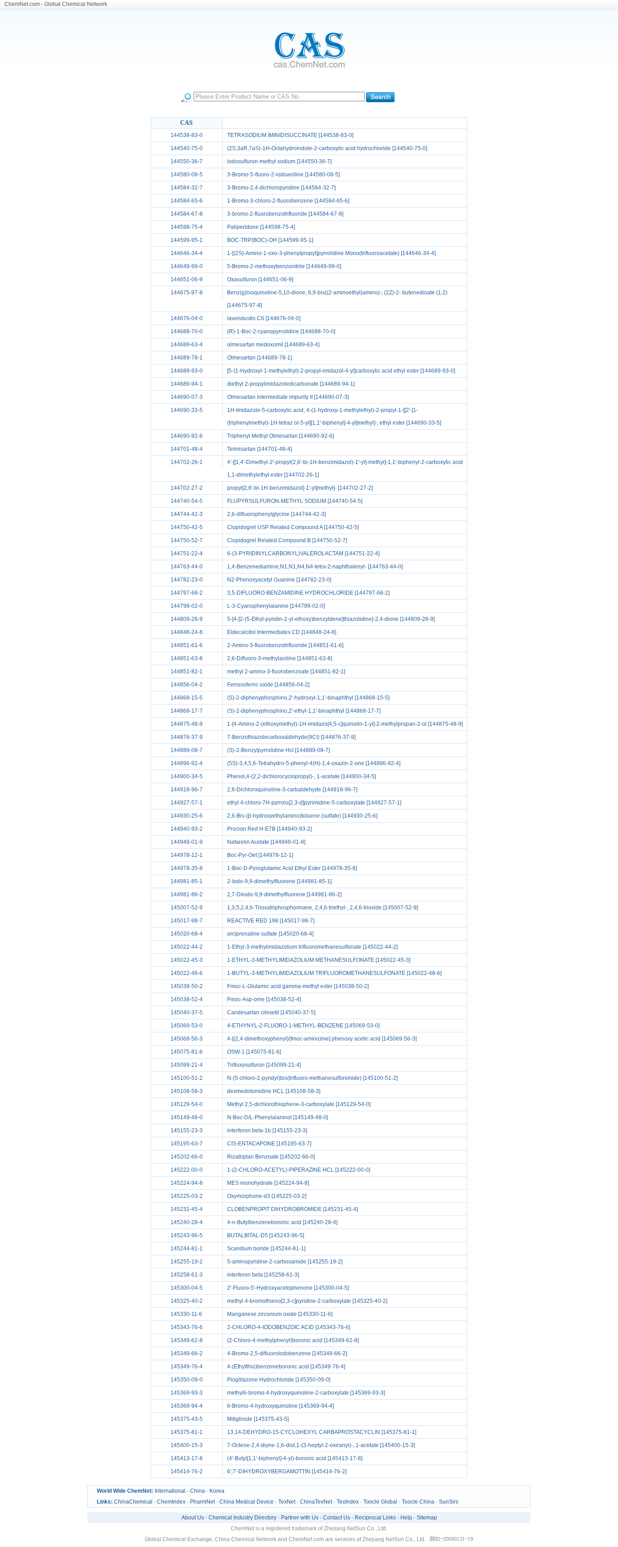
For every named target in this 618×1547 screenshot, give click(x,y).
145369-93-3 (187, 1393)
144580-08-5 (187, 174)
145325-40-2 (187, 1301)
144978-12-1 (187, 855)
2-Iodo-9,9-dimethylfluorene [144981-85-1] (279, 881)
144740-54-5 (187, 501)
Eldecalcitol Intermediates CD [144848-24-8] (281, 632)
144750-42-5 (187, 527)
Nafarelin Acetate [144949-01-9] (266, 842)
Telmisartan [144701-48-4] (259, 449)
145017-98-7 (187, 921)
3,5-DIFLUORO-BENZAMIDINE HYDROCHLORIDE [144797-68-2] (308, 593)
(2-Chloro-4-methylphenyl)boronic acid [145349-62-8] (293, 1340)
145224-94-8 (187, 1183)
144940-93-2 (187, 829)
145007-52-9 (187, 907)
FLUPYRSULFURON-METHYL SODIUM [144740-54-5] (294, 501)
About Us (192, 1517)
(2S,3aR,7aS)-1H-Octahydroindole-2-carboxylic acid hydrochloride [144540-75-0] (327, 148)
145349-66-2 (187, 1353)
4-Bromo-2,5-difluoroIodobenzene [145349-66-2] (287, 1353)
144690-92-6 (187, 436)
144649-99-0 (187, 266)
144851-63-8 (187, 658)
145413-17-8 (187, 1458)
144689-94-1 (187, 384)
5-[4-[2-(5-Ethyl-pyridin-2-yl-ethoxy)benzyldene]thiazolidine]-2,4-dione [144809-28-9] (331, 619)
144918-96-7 (187, 789)
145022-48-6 (187, 973)
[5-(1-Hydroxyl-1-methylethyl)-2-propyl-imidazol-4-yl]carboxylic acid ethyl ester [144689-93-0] (341, 371)
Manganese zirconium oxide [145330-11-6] (280, 1314)
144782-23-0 (187, 580)
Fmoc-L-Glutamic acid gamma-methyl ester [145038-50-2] (298, 986)
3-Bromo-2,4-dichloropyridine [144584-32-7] (281, 188)
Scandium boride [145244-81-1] (266, 1248)
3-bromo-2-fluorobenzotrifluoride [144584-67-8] (285, 214)
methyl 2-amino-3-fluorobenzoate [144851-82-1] (286, 671)
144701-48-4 (187, 449)
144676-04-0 (187, 318)
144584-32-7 (187, 188)
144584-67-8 (187, 214)
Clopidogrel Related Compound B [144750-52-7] (287, 540)
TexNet (286, 1502)
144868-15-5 (187, 698)
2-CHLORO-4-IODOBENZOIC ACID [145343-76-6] (288, 1327)
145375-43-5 (187, 1419)
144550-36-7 (187, 161)
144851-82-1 (187, 671)
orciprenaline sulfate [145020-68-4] (270, 934)
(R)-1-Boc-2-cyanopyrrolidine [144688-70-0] (281, 331)
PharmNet (202, 1502)
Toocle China (418, 1502)
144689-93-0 (187, 371)
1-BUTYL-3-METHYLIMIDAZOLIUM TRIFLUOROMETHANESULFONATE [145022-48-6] (334, 973)
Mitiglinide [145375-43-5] (258, 1419)
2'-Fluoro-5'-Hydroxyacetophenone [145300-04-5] (288, 1288)
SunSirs (448, 1502)
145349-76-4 (187, 1366)
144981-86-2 (187, 894)
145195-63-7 (187, 1143)
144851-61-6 (187, 645)
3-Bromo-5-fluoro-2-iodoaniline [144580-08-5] (283, 174)
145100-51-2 (187, 1078)
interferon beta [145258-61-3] (263, 1275)
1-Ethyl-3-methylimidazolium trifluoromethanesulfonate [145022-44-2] (312, 947)
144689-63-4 (187, 344)
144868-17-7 (187, 711)
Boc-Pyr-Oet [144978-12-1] (260, 855)
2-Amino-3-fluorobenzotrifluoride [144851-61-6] (285, 645)
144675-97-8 (187, 292)
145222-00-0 (187, 1170)
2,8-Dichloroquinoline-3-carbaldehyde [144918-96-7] (292, 789)
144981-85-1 (187, 881)
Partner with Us (300, 1517)
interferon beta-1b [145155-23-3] (267, 1130)
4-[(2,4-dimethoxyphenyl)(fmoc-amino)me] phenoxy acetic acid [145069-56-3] (322, 1039)
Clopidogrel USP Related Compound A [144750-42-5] (293, 527)
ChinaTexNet (316, 1502)
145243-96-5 (187, 1235)
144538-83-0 (187, 135)
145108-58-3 (187, 1091)
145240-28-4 (187, 1222)
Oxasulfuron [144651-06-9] (260, 279)
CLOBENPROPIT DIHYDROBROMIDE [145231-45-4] (292, 1209)
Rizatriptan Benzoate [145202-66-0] (271, 1157)
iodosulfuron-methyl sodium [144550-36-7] (279, 161)
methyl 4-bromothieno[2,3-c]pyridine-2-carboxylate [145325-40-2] (307, 1301)
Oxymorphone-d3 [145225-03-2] (266, 1196)
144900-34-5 (187, 776)
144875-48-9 (187, 724)
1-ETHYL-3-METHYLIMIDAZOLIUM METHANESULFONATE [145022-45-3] (318, 960)
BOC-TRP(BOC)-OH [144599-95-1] (270, 240)
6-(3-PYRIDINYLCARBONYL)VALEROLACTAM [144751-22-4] (303, 553)
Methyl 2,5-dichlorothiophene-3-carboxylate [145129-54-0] (299, 1104)
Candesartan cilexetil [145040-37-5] (271, 1012)
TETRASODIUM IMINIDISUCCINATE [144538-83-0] (290, 135)
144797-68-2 (187, 593)
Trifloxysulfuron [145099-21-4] (264, 1065)
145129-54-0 (187, 1104)
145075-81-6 (187, 1052)
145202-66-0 (187, 1157)
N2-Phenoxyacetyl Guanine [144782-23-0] (279, 580)
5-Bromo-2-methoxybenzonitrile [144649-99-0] (284, 266)
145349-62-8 (187, 1340)
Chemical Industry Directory (242, 1517)
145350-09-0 (187, 1380)
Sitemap (427, 1517)
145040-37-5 (187, 1012)
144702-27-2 (187, 488)
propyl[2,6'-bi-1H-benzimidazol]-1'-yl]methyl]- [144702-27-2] (300, 488)
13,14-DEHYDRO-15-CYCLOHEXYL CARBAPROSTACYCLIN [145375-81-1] (321, 1432)
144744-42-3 (187, 514)
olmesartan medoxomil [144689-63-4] (273, 344)
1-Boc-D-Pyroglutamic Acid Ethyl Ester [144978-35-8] (292, 868)
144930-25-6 (187, 816)
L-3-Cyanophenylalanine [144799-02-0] (276, 606)
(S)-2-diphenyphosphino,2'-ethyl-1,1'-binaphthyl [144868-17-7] (303, 711)
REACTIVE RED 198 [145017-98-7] (270, 921)
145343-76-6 (187, 1327)
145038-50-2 (187, 986)
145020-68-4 (187, 934)
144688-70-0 (187, 331)
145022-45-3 (187, 960)
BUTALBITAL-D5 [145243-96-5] (265, 1235)
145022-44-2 (187, 947)
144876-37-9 (187, 737)
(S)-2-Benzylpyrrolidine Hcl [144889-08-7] (278, 750)
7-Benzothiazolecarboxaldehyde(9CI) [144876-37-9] (291, 737)
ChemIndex (171, 1502)
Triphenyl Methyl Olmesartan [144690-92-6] (280, 436)
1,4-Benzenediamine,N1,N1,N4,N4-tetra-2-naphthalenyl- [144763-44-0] (315, 566)
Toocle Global (380, 1502)
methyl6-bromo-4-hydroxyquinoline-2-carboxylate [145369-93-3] (306, 1393)
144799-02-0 (187, 606)
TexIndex (348, 1502)
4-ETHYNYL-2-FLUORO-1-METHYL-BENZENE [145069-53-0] (303, 1025)
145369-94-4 (187, 1406)
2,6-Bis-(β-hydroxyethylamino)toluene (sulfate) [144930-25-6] (302, 816)
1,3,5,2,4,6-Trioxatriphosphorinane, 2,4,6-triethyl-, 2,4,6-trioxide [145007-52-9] (322, 907)
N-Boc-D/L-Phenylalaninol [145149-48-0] (277, 1117)
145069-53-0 (187, 1025)
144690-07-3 (187, 397)
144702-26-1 (187, 462)
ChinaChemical (133, 1502)
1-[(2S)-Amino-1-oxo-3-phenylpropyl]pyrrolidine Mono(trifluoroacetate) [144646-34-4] (331, 253)
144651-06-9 (187, 279)
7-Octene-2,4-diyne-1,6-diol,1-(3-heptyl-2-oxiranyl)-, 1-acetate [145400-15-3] (321, 1445)
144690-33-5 (187, 410)
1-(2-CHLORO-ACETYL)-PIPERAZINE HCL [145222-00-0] (298, 1170)
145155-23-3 (187, 1130)
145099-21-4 (187, 1065)
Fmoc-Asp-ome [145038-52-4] (264, 999)
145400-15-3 (187, 1445)
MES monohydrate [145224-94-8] (268, 1183)
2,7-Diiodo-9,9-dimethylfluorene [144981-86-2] (284, 894)
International (170, 1491)
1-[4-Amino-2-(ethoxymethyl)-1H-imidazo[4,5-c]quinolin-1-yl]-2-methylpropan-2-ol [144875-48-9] (345, 724)
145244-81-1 (187, 1248)
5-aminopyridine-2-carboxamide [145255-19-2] (284, 1261)
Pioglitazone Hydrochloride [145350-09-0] (278, 1380)
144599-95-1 (187, 240)
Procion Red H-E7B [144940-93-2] (269, 829)
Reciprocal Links (375, 1517)
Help (406, 1517)
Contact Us (336, 1517)
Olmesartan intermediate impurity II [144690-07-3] (288, 397)
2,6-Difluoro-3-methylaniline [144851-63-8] (279, 658)
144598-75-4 (187, 227)
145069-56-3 (187, 1039)
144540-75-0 (187, 148)
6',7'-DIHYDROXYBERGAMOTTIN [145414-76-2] (287, 1471)
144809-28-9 (187, 619)
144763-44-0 (187, 566)
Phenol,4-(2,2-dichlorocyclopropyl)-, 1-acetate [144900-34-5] (301, 776)
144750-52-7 (187, 540)
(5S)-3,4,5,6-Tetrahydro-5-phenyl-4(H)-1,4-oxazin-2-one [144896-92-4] (313, 763)
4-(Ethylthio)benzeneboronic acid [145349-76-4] (286, 1366)
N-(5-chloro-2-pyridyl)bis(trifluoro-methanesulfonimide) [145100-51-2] (312, 1078)
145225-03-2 (187, 1196)
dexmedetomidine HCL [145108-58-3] (273, 1091)
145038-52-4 (187, 999)
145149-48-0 (187, 1117)
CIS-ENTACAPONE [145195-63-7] (269, 1143)
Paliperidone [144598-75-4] (261, 227)
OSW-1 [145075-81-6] (254, 1052)
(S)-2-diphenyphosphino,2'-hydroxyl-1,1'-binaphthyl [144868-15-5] (308, 698)
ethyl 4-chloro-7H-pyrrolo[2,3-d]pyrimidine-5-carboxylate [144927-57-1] (314, 803)
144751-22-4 (187, 553)
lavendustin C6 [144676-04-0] (263, 318)
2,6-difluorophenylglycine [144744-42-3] (276, 514)
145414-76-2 (187, 1471)
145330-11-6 (186, 1314)
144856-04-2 (187, 684)
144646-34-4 (187, 253)
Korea (216, 1491)
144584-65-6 (187, 201)
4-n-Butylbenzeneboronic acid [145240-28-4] (282, 1222)
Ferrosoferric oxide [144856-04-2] (268, 684)
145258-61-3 (187, 1275)
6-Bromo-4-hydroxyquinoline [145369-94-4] (280, 1406)
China (197, 1491)
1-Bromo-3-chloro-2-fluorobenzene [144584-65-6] (288, 201)
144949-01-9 (187, 842)
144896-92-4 (187, 763)
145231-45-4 (187, 1209)
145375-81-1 (187, 1432)
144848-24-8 (187, 632)
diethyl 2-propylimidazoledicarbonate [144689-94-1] (291, 384)
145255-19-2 (187, 1261)
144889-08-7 (187, 750)
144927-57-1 (187, 803)
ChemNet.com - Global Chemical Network (56, 4)
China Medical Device (246, 1502)
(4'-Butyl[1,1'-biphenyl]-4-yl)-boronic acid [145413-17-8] (294, 1458)
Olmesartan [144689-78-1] (259, 358)
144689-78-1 (187, 358)
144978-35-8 (187, 868)
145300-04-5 (187, 1288)
